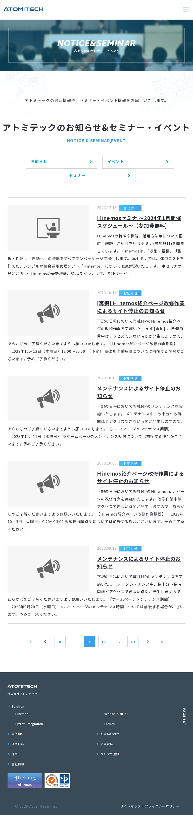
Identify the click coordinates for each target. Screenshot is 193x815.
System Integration (29, 724)
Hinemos (21, 713)
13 (133, 641)
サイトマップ (130, 806)
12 (118, 641)
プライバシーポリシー (162, 806)
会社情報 (18, 764)
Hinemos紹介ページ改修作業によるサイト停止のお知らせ (140, 477)
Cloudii (109, 724)
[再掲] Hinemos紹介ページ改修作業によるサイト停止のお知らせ (141, 306)
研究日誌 (18, 744)
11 (104, 641)
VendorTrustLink (116, 713)
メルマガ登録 (110, 754)
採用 (15, 754)
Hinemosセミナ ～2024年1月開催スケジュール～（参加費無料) (139, 221)
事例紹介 (18, 734)
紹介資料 (107, 744)
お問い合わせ (110, 734)
